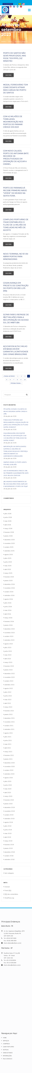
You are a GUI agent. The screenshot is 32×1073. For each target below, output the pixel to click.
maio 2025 (7, 566)
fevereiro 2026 (9, 532)
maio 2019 (7, 833)
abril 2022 (7, 703)
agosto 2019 (8, 822)
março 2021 (8, 751)
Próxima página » (16, 383)
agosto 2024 (8, 599)
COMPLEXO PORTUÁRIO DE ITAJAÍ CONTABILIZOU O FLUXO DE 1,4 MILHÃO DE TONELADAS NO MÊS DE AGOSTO (15, 224)
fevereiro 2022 (9, 711)
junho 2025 (8, 562)
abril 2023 (7, 658)
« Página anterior (9, 376)
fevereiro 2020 (9, 800)
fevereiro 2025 (9, 577)
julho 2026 (7, 513)
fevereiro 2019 (9, 844)
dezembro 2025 (9, 539)
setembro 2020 (9, 774)
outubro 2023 (8, 636)
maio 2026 (7, 521)
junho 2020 (8, 785)
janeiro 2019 (8, 848)
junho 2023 (8, 651)
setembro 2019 (9, 818)
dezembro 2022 (9, 673)
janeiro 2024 (8, 625)
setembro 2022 (9, 685)
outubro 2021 (8, 725)
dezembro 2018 (9, 852)
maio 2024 (7, 610)
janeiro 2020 (8, 804)
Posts (7, 890)
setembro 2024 (9, 595)
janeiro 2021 (8, 759)
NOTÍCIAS (6, 1049)
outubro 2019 (8, 815)
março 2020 (8, 796)
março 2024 (8, 618)
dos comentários (11, 894)
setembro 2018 (9, 859)
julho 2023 (7, 647)
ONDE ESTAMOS (8, 1052)
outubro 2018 (8, 856)
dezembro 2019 (9, 807)
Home (3, 41)
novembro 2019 (9, 811)
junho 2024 (8, 606)
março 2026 (8, 528)
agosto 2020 (8, 777)
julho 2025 (7, 558)
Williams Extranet (7, 4)
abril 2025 (7, 569)
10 (25, 379)
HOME (4, 1037)
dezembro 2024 (9, 584)
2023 (10, 41)
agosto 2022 (8, 688)
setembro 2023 (9, 640)
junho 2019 (8, 830)
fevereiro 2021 (9, 755)
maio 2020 (7, 789)
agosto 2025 (8, 554)
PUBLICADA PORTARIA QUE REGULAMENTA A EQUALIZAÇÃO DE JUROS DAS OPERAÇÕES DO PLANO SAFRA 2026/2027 (15, 423)
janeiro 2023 (8, 670)
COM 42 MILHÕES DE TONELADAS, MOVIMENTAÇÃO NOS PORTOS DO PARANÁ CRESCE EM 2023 (13, 121)
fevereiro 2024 (9, 621)
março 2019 (8, 841)
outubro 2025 (8, 547)
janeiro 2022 (8, 714)
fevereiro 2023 (9, 666)
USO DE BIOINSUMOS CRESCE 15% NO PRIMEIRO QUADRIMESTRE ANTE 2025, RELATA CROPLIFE (16, 473)
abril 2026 (7, 525)
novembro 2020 (9, 766)
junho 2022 (8, 696)
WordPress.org (9, 898)
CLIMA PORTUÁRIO (8, 1046)
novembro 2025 (9, 543)
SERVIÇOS (6, 1040)
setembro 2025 (9, 551)
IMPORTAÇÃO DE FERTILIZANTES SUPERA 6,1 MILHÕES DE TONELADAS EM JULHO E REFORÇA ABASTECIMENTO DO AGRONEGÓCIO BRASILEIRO (15, 451)
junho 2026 (8, 517)
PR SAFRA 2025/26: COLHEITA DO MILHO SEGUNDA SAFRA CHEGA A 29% (15, 411)
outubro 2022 (8, 681)
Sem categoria (9, 873)
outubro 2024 (8, 592)
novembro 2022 (9, 677)
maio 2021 (7, 744)
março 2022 (8, 707)
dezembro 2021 (9, 718)
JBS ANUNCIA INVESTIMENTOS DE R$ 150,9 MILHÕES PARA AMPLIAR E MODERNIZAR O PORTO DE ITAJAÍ (15, 484)
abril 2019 (7, 837)
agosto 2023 (8, 644)
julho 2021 (7, 737)
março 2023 (8, 662)
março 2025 (8, 573)
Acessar (7, 887)
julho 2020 (7, 781)
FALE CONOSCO (7, 1058)
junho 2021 (8, 740)
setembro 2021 (9, 729)
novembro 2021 (9, 722)
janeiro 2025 (8, 580)
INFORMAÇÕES (7, 1055)
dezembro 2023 (9, 629)
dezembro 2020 (9, 763)
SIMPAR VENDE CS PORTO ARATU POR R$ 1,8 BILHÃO (15, 463)
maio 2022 (7, 699)
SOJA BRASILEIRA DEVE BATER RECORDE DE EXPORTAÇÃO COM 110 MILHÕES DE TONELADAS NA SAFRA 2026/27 (15, 436)
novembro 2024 (9, 588)
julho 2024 (7, 603)
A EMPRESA (6, 1043)
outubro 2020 (8, 770)
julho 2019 (7, 826)
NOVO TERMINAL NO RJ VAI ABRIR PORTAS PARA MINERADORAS (15, 256)
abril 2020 (7, 792)
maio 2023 (7, 655)
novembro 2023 (9, 632)
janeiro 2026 (8, 536)
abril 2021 (7, 748)
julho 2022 (7, 692)
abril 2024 (7, 614)
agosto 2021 (8, 733)
